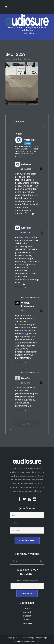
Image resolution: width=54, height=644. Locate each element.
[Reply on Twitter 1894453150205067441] (15, 363)
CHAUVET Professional (27, 304)
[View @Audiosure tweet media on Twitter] (31, 213)
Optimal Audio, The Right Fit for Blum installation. (27, 28)
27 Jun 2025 (26, 169)
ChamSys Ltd (27, 378)
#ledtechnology (23, 210)
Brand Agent (23, 641)
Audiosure (26, 164)
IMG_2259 (15, 54)
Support (27, 616)
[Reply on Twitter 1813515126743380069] (15, 411)
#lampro (19, 213)
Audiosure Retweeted (31, 297)
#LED (27, 213)
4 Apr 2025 (25, 233)
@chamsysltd (22, 393)
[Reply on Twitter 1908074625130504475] (15, 288)
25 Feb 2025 (26, 311)
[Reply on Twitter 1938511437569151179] (15, 218)
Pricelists (27, 608)
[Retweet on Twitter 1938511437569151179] (18, 218)
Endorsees (27, 623)
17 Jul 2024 (26, 383)
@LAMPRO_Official (25, 249)
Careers (27, 619)
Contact (27, 612)
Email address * (27, 580)
